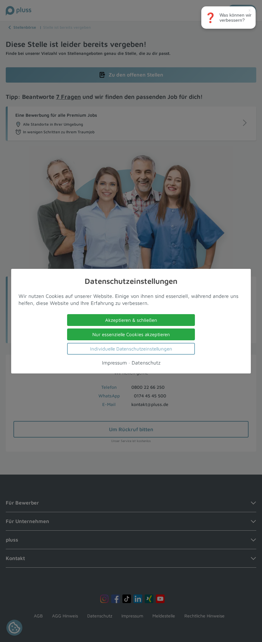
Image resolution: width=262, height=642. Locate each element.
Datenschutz (146, 362)
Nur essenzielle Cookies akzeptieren (131, 334)
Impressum (114, 362)
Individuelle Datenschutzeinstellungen (131, 348)
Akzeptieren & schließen (131, 319)
